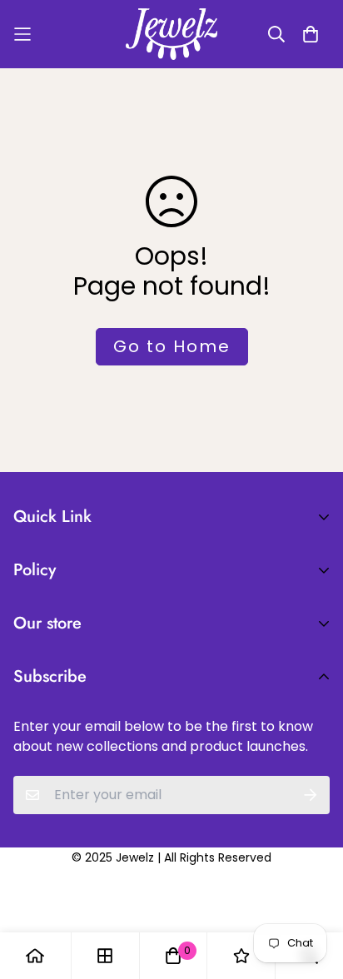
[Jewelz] (171, 34)
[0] (173, 955)
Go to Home (172, 346)
